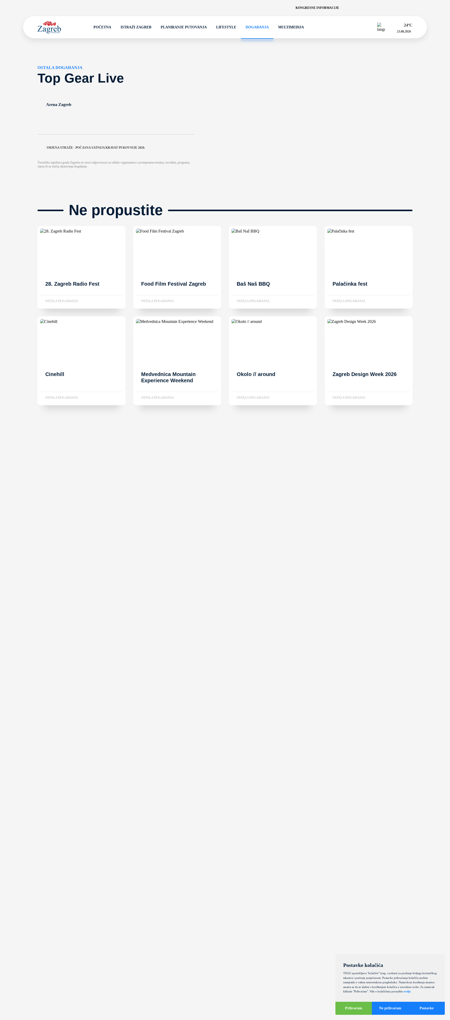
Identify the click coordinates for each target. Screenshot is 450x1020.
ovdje (407, 991)
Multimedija (291, 27)
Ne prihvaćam (390, 1008)
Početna (102, 27)
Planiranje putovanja (184, 27)
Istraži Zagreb (136, 27)
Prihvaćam (353, 1008)
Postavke (427, 1008)
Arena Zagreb (58, 104)
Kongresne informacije (317, 8)
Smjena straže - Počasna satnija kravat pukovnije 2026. (96, 147)
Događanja (257, 27)
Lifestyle (226, 27)
